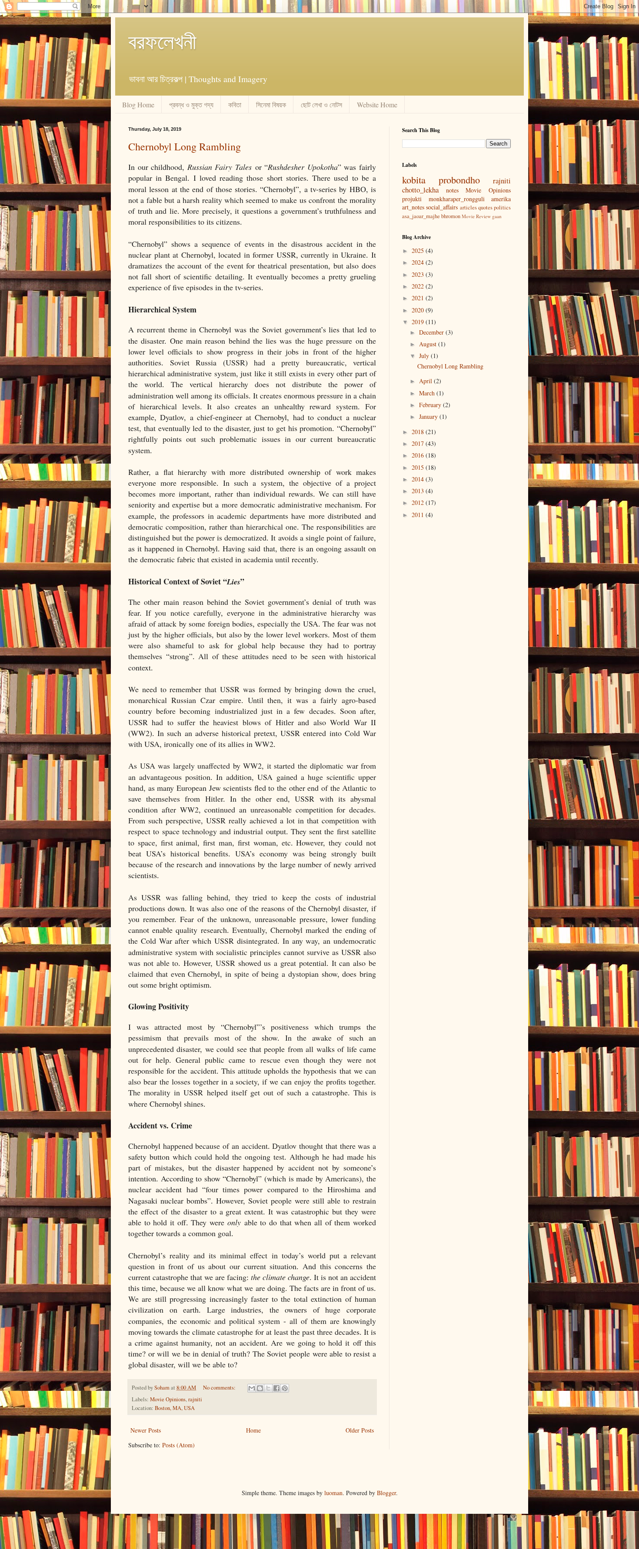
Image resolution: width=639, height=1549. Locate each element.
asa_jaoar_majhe (421, 216)
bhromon (450, 216)
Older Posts (360, 1430)
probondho (459, 179)
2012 (419, 502)
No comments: (220, 1387)
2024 (419, 262)
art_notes (413, 207)
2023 (419, 274)
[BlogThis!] (260, 1388)
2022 (419, 286)
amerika (501, 199)
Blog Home (138, 104)
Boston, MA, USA (175, 1408)
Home (253, 1430)
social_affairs (442, 207)
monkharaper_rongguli (457, 199)
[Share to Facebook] (276, 1388)
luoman (333, 1493)
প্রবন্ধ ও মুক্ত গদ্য (191, 104)
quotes (485, 207)
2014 (419, 479)
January (429, 416)
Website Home (377, 104)
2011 (419, 515)
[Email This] (251, 1388)
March (427, 393)
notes (452, 190)
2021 (419, 298)
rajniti (195, 1399)
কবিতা (234, 104)
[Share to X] (268, 1388)
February (431, 405)
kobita (414, 179)
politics (502, 207)
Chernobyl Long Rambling (184, 146)
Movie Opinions (168, 1399)
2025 (419, 250)
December (432, 332)
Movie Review (476, 216)
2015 (419, 467)
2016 (419, 455)
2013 (419, 491)
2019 (419, 322)
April (426, 381)
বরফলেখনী (162, 41)
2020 (419, 310)
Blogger (386, 1493)
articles (468, 207)
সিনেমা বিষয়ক (271, 104)
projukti (412, 199)
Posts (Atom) (178, 1445)
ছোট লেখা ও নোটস (321, 104)
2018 (419, 432)
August (428, 344)
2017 (419, 443)
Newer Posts (145, 1430)
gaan (497, 216)
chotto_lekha (420, 190)
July (425, 356)
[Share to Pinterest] (284, 1388)
